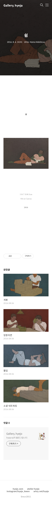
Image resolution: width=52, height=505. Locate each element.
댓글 (6, 423)
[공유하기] (14, 256)
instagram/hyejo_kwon (18, 491)
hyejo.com (18, 488)
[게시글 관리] (18, 256)
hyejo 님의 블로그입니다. (17, 437)
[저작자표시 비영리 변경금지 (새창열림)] (37, 256)
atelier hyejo (33, 488)
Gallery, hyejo (13, 5)
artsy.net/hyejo (41, 491)
